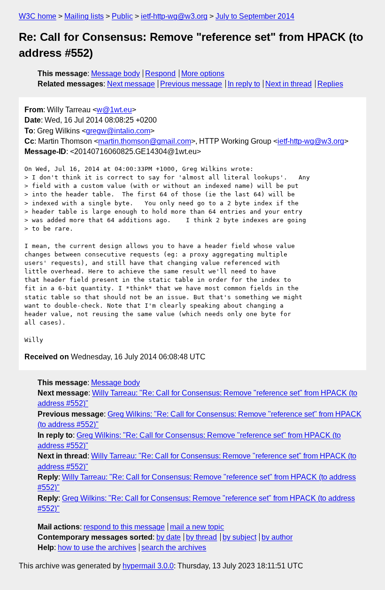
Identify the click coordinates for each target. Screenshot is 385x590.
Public (122, 16)
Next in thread (288, 84)
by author (277, 537)
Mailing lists (84, 16)
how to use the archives (97, 547)
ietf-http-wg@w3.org (174, 16)
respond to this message (124, 527)
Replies (330, 84)
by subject (239, 537)
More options (202, 74)
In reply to (244, 84)
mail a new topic (197, 527)
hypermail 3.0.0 (148, 566)
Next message (131, 84)
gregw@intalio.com (118, 131)
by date (168, 537)
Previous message (191, 84)
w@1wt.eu (114, 110)
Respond (160, 74)
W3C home (37, 16)
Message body (115, 74)
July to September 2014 (255, 16)
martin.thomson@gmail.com (144, 141)
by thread (201, 537)
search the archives (173, 547)
